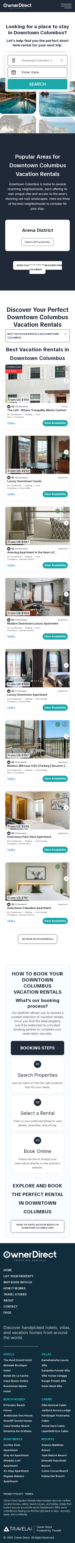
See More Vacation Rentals (37, 939)
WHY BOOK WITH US (17, 1282)
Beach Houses (14, 1399)
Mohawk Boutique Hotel (15, 1368)
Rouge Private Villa (54, 1381)
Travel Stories (15, 1294)
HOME (7, 1270)
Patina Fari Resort (53, 1476)
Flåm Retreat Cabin (54, 1405)
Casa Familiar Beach (16, 1426)
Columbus (19, 417)
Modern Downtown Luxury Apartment (32, 623)
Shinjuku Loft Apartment (11, 1463)
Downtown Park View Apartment (29, 837)
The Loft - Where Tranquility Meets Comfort (37, 410)
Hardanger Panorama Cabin (55, 1418)
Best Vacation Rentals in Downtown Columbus (33, 335)
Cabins (47, 1399)
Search (37, 84)
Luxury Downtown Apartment (27, 694)
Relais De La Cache (15, 1375)
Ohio (9, 417)
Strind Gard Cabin (53, 1426)
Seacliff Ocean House (17, 1420)
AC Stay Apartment (16, 1471)
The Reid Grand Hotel (17, 1360)
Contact (10, 1306)
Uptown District (26, 559)
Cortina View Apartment (11, 1447)
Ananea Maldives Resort (53, 1447)
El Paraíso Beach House (14, 1407)
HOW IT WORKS (14, 1288)
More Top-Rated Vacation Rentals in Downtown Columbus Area (38, 1226)
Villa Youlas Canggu (54, 1375)
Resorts (48, 1439)
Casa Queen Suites (15, 1381)
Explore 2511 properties (37, 242)
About (8, 1300)
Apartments (12, 1439)
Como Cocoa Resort (55, 1471)
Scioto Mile (25, 488)
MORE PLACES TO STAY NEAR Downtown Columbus (39, 267)
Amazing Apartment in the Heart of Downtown (30, 554)
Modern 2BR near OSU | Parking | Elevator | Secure (36, 767)
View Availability (55, 423)
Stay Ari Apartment (16, 1455)
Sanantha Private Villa (56, 1370)
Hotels (8, 1354)
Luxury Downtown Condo (24, 481)
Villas (46, 1354)
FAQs (7, 1312)
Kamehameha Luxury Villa (55, 1362)
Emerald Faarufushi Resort (54, 1463)
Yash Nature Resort (54, 1455)
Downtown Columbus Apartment (29, 908)
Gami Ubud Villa (52, 1386)
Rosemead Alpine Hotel (15, 1388)
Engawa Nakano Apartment (13, 1478)
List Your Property (18, 1276)
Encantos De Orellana (17, 1431)
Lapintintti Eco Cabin (55, 1431)
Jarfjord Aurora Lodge (56, 1410)
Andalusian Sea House (18, 1415)
